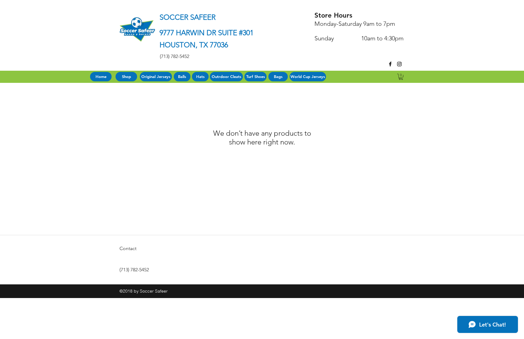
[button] (401, 77)
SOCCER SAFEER (188, 17)
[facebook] (390, 64)
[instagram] (399, 64)
